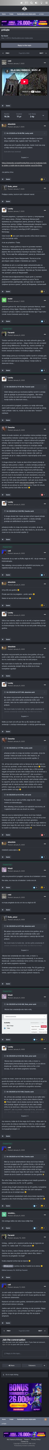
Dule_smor (12, 186)
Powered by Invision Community (24, 1445)
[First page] (3, 53)
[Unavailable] (24, 1024)
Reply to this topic (24, 45)
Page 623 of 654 (24, 53)
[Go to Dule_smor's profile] (4, 187)
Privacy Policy (35, 1439)
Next (41, 53)
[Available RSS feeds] (45, 1419)
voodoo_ (11, 1213)
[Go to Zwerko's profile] (4, 429)
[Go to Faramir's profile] (4, 334)
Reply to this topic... (13, 1353)
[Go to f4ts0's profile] (4, 869)
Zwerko (11, 427)
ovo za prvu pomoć (27, 482)
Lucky (27, 133)
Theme (26, 1439)
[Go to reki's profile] (4, 62)
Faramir (11, 332)
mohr (10, 299)
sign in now (6, 1344)
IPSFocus (19, 1439)
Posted (16, 63)
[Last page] (46, 53)
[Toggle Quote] (5, 133)
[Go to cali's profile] (4, 552)
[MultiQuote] (2, 105)
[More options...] (45, 62)
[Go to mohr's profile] (4, 300)
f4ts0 (10, 868)
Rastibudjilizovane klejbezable (22, 38)
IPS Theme (10, 1439)
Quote (8, 105)
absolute (11, 124)
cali (9, 551)
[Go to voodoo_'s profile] (4, 1214)
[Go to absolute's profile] (4, 125)
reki (9, 61)
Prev (7, 53)
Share (12, 1365)
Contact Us (24, 1441)
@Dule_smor (8, 1266)
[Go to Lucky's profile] (4, 210)
